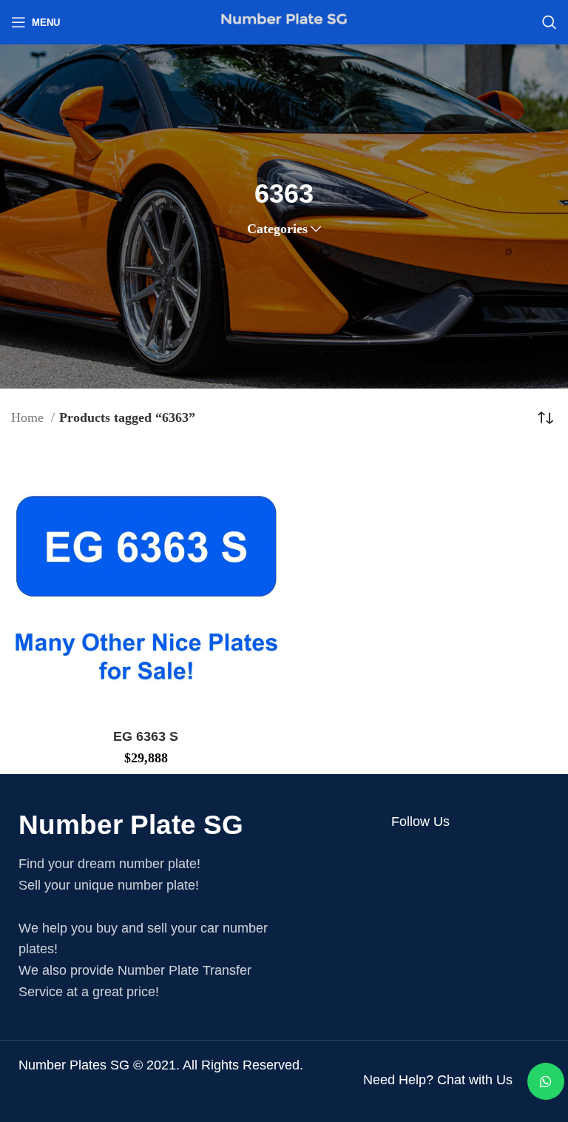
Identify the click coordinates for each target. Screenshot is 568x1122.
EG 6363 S (145, 736)
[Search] (549, 22)
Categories (277, 228)
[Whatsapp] (545, 1081)
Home (29, 417)
